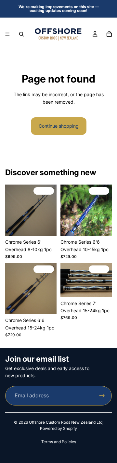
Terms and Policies (58, 441)
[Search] (21, 34)
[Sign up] (102, 396)
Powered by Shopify (58, 428)
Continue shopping (59, 126)
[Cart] (109, 34)
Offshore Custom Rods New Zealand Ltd (65, 422)
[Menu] (7, 34)
